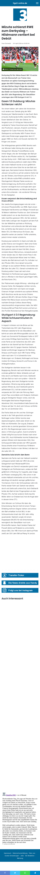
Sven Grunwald (6, 43)
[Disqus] (20, 817)
